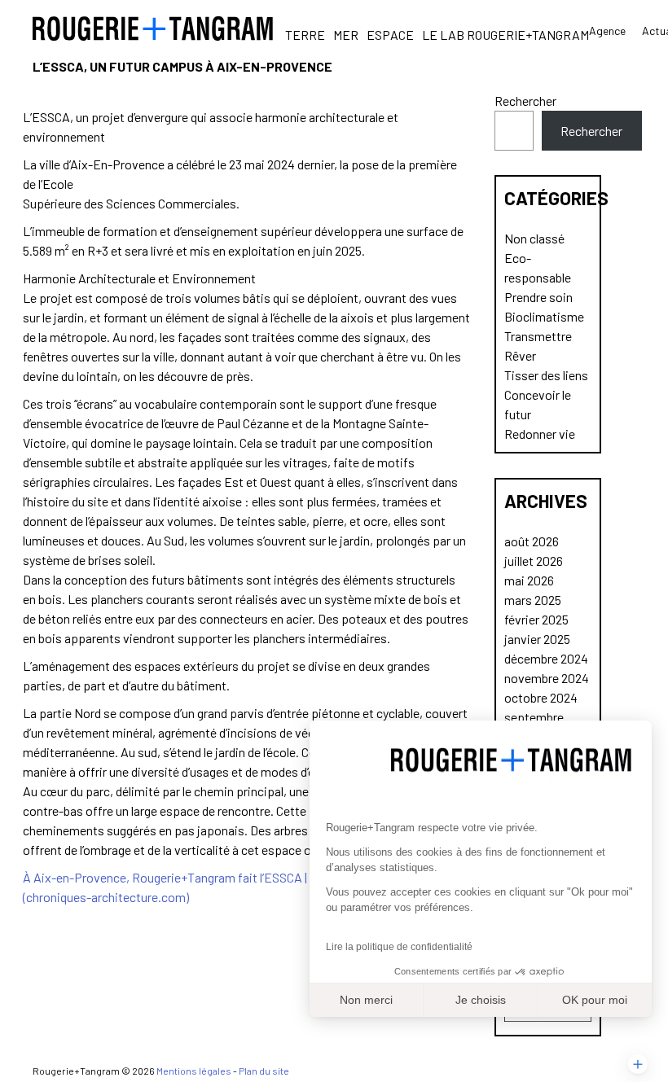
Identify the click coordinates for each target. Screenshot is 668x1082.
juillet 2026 (533, 560)
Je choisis (480, 999)
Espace (390, 34)
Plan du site (264, 1070)
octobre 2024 (541, 697)
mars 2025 (532, 599)
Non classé (534, 238)
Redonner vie (539, 433)
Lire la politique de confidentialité (399, 947)
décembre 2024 (546, 658)
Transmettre (538, 336)
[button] (638, 1064)
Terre (305, 34)
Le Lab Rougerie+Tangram (505, 34)
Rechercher (525, 100)
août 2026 (531, 541)
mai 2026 (529, 580)
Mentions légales (193, 1070)
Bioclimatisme (544, 316)
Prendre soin (538, 296)
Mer (345, 34)
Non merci (366, 999)
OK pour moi (594, 999)
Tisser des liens (546, 375)
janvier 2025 (537, 638)
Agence (607, 30)
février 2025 (536, 619)
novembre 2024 (546, 678)
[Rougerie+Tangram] (153, 28)
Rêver (520, 355)
